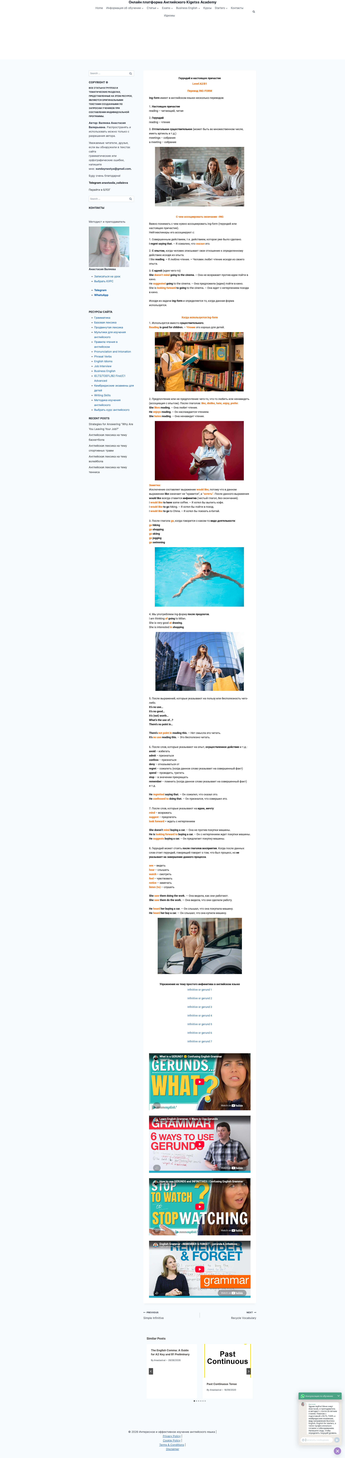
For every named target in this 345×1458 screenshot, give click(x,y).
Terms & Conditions (171, 1444)
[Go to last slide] (151, 1371)
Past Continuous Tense (222, 1384)
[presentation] (227, 1361)
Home (99, 8)
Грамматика (102, 317)
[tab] (194, 1401)
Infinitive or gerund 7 (199, 1041)
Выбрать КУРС (103, 281)
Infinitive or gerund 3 (199, 1007)
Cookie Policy (171, 1440)
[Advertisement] (172, 39)
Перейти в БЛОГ (100, 189)
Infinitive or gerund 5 (199, 1024)
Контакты (237, 8)
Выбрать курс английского (112, 409)
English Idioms (103, 361)
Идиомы (169, 15)
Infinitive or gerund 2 (199, 998)
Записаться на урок (107, 276)
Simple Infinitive (153, 1315)
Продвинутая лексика (108, 327)
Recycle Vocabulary (243, 1315)
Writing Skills (102, 395)
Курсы (207, 8)
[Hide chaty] (337, 1451)
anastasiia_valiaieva (115, 182)
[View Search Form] (253, 11)
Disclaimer (172, 1449)
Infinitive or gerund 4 (199, 1015)
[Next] (248, 1371)
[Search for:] (111, 73)
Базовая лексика (105, 322)
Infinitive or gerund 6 (199, 1032)
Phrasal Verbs (103, 356)
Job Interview (102, 366)
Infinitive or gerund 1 (199, 989)
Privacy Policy (172, 1436)
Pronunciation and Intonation (112, 351)
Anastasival (159, 1360)
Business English (104, 371)
